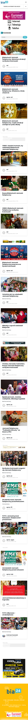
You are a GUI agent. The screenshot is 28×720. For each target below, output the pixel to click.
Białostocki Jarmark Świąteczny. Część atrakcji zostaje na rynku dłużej (12, 123)
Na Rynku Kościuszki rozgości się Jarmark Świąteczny (13, 469)
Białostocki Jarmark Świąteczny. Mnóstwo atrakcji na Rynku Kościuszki (13, 59)
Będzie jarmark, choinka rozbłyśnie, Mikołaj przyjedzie (13, 398)
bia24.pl (17, 706)
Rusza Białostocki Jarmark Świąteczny (12, 194)
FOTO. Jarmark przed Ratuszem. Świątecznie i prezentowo (11, 518)
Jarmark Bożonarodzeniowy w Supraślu (14, 599)
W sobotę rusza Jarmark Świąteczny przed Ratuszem (13, 500)
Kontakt (22, 700)
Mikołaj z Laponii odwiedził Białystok (12, 326)
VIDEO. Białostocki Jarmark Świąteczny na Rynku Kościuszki (12, 210)
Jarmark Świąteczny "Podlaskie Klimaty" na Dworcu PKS (11, 430)
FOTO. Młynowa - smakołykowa (8, 614)
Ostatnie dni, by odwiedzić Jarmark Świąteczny (12, 295)
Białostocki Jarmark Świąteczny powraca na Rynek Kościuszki (11, 264)
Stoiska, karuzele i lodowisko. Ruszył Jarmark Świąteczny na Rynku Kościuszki (13, 365)
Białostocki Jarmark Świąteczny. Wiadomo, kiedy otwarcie (13, 91)
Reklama (16, 700)
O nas (5, 700)
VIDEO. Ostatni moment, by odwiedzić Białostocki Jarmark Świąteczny (12, 147)
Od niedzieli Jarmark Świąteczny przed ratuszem (13, 569)
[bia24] (4, 2)
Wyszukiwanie (6, 33)
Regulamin (10, 700)
